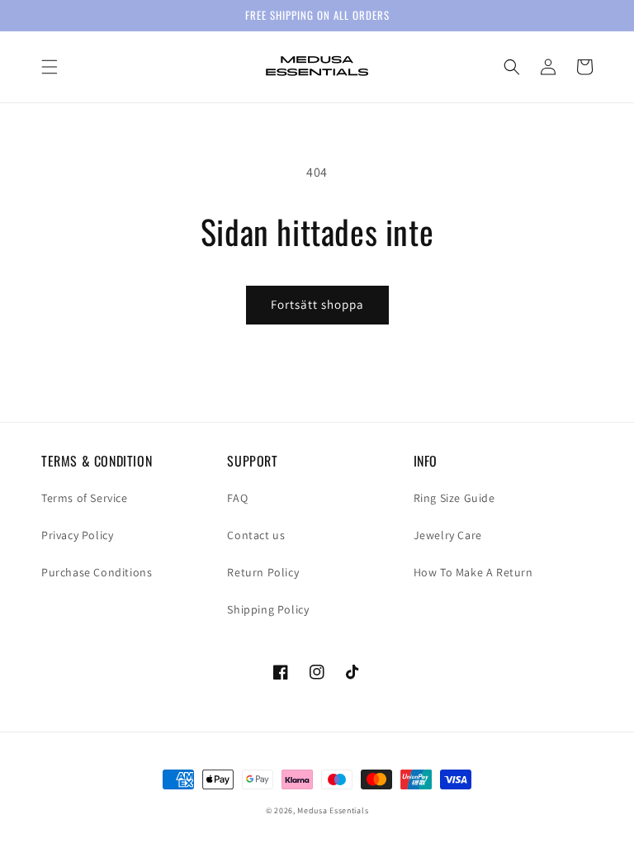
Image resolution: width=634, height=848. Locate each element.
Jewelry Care (448, 535)
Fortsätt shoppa (317, 304)
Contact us (256, 535)
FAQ (237, 497)
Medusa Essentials (332, 810)
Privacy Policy (77, 535)
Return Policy (263, 572)
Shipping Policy (268, 609)
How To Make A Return (473, 572)
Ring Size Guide (454, 497)
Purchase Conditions (96, 572)
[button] (49, 67)
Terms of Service (84, 497)
